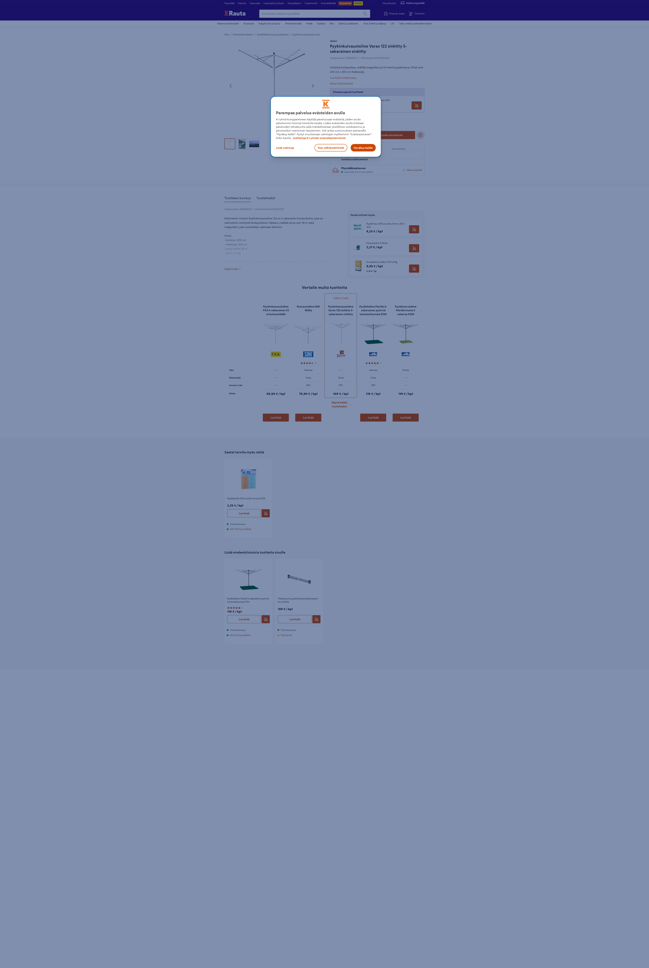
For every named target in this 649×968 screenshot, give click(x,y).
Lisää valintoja (285, 147)
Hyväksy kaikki (363, 147)
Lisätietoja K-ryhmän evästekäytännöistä (319, 138)
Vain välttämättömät (331, 147)
